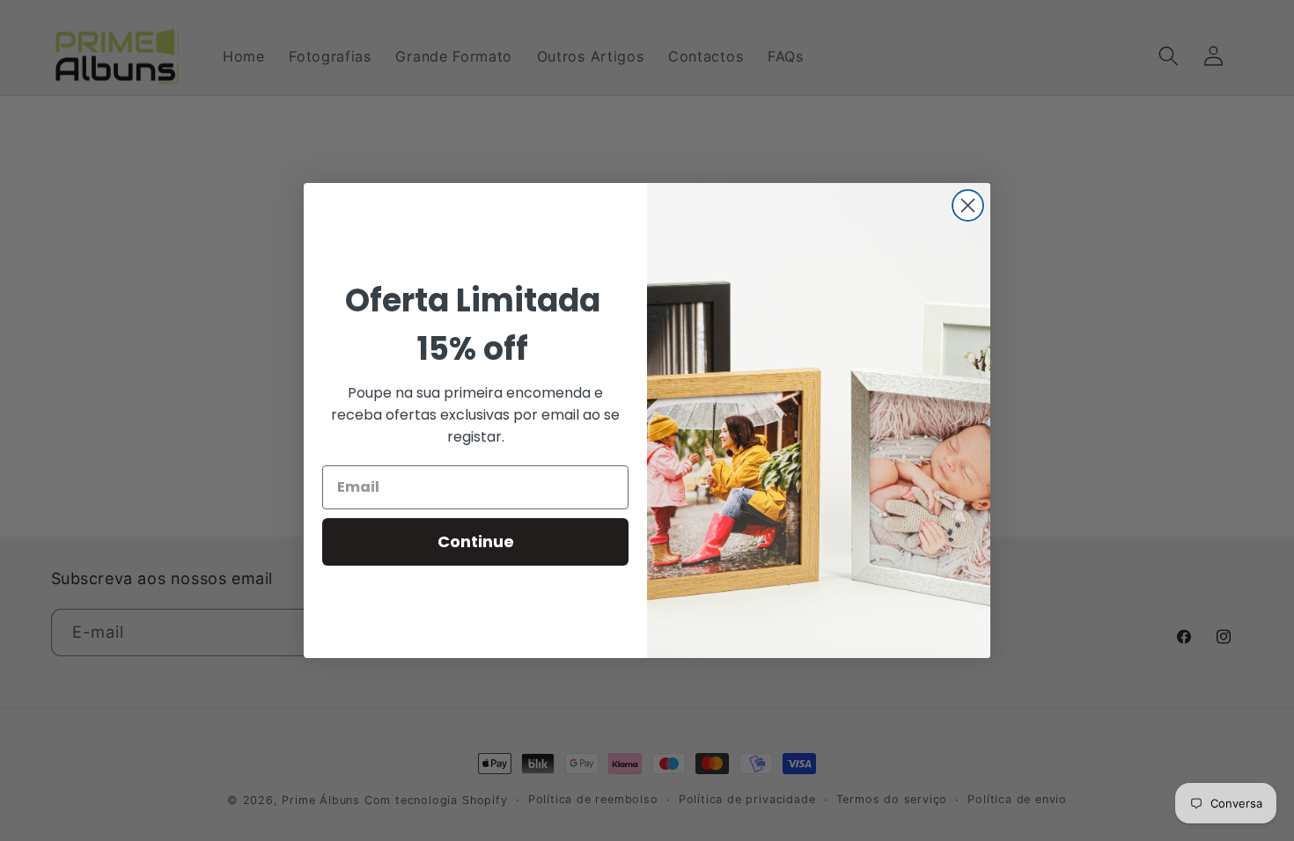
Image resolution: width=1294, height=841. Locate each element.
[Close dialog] (967, 205)
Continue (475, 541)
